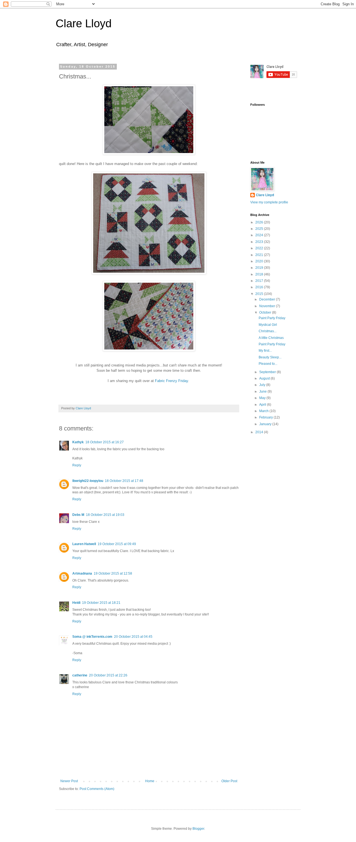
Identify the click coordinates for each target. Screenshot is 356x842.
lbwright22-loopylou (87, 481)
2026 (259, 222)
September (268, 372)
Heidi (76, 603)
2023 (259, 242)
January (265, 424)
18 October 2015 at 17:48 (124, 481)
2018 (259, 274)
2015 (259, 294)
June (263, 391)
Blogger (198, 829)
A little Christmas (271, 338)
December (267, 299)
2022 (259, 248)
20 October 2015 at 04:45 (133, 637)
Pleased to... (268, 364)
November (267, 306)
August (265, 378)
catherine (79, 675)
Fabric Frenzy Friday (171, 381)
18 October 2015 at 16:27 (104, 442)
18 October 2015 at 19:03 (105, 515)
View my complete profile (269, 202)
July (262, 385)
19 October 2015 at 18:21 (101, 603)
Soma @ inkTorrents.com (92, 637)
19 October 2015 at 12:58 (113, 573)
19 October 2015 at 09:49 (117, 544)
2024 (259, 235)
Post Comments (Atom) (97, 789)
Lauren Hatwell (84, 544)
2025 (259, 229)
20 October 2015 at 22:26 (108, 675)
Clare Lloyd (84, 23)
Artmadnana (82, 573)
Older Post (229, 781)
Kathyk (78, 442)
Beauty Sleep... (270, 357)
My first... (265, 351)
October (265, 312)
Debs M (78, 515)
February (266, 417)
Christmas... (267, 331)
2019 (259, 268)
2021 (259, 255)
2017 (259, 281)
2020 (259, 261)
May (262, 398)
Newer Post (69, 781)
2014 (259, 432)
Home (149, 781)
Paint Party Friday (272, 318)
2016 (259, 287)
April (263, 405)
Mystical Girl (268, 325)
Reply (76, 465)
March (264, 411)
